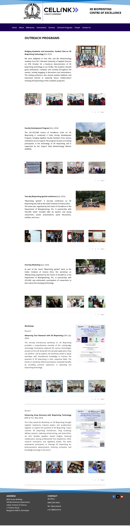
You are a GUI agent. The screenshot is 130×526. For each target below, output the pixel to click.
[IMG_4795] (97, 472)
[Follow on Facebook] (113, 496)
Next (102, 112)
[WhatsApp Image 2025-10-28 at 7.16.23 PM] (96, 105)
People (77, 28)
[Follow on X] (117, 496)
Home (14, 28)
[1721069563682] (75, 307)
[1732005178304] (75, 173)
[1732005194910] (96, 173)
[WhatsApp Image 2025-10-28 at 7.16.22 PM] (75, 105)
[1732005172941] (54, 173)
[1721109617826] (96, 241)
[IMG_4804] (75, 472)
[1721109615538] (33, 241)
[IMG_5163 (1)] (97, 391)
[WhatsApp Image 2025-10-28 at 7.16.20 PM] (54, 105)
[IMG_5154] (75, 391)
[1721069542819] (33, 307)
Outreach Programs (64, 28)
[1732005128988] (33, 173)
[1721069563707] (96, 307)
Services (51, 28)
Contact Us (86, 28)
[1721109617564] (75, 241)
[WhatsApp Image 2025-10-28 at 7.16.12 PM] (33, 105)
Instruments (41, 28)
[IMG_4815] (54, 472)
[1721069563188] (54, 307)
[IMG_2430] (33, 391)
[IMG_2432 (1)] (54, 391)
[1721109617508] (54, 241)
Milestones (30, 28)
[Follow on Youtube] (122, 496)
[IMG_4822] (33, 472)
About (21, 28)
